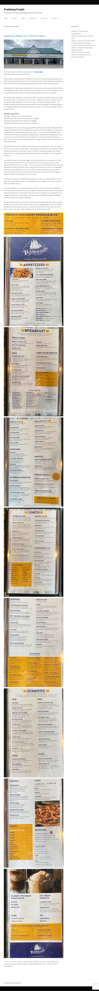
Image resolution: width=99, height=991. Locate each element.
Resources (32, 18)
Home (5, 18)
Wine (44, 964)
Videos (23, 18)
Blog (19, 961)
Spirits (12, 964)
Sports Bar (18, 964)
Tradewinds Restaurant (35, 964)
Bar (29, 961)
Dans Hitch (42, 961)
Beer (31, 961)
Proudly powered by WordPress (12, 983)
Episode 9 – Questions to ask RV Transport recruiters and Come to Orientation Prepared (81, 54)
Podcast (14, 18)
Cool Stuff (43, 18)
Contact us (55, 18)
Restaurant (7, 964)
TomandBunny (8, 966)
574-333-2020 (38, 72)
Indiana (53, 961)
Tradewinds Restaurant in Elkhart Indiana (24, 35)
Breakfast (36, 961)
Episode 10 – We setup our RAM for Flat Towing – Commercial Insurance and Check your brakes (82, 47)
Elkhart (48, 961)
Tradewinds (25, 964)
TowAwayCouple (14, 9)
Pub (57, 961)
